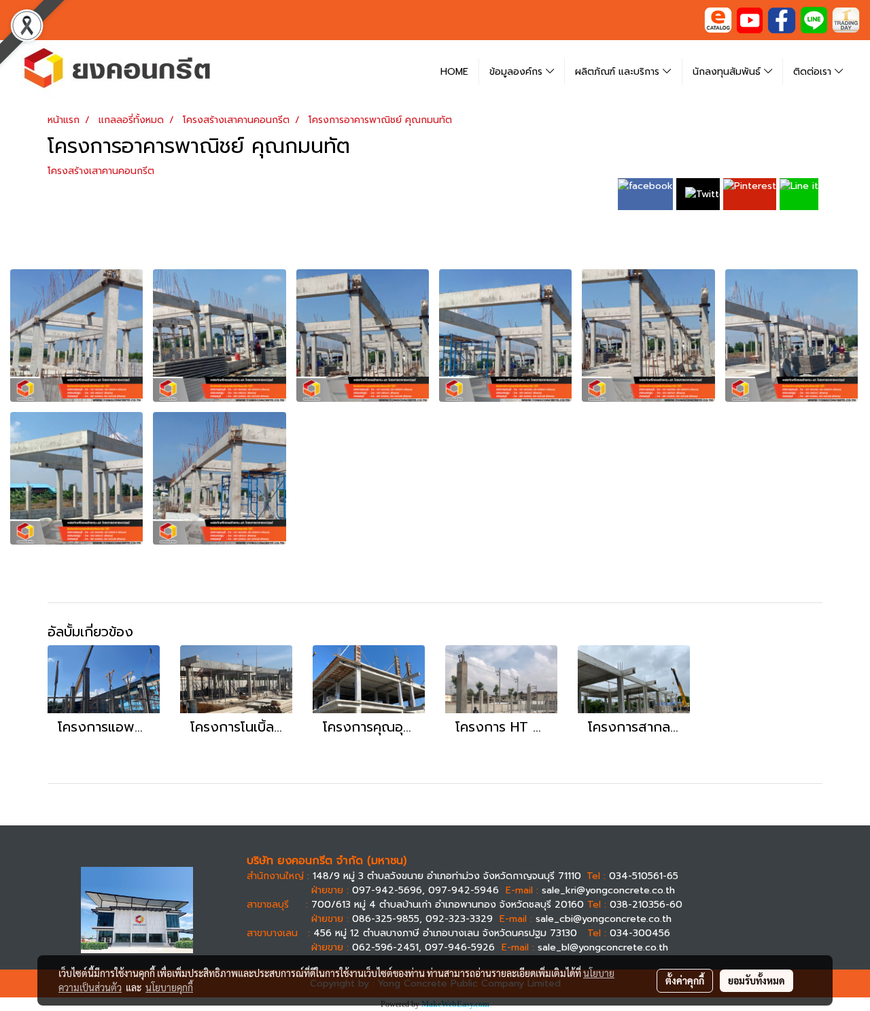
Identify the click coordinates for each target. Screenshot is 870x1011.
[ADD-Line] (814, 19)
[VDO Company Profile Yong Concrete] (749, 19)
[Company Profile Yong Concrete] (718, 19)
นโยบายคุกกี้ (169, 987)
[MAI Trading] (846, 19)
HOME (454, 72)
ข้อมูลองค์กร (517, 72)
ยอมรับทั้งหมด (756, 980)
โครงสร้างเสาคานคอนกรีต (101, 171)
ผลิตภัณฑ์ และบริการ (619, 72)
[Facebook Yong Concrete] (781, 19)
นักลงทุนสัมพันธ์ (728, 72)
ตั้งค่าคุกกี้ (684, 980)
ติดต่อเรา (814, 72)
